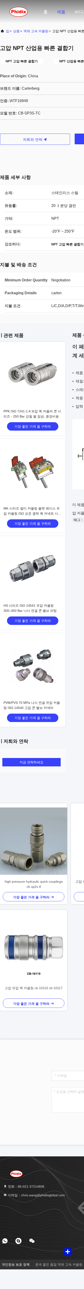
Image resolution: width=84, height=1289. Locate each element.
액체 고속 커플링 (36, 31)
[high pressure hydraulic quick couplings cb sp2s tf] (33, 841)
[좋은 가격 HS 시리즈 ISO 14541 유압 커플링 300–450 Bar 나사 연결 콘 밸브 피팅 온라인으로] (33, 569)
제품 (61, 12)
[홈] (18, 12)
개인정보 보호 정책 (16, 1264)
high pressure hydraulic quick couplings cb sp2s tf (34, 884)
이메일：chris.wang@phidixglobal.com (36, 1195)
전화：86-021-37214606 (25, 1186)
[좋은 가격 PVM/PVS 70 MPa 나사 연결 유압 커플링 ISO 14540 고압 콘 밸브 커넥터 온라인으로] (33, 666)
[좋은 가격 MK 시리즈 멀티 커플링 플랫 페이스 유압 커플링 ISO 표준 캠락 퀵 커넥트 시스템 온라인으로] (33, 472)
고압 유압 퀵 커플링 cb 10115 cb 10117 (34, 988)
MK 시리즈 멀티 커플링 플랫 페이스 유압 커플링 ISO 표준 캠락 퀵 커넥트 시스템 (32, 513)
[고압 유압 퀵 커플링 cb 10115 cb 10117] (33, 947)
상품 (16, 31)
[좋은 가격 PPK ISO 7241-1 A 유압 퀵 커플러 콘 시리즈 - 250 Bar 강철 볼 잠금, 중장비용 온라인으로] (33, 374)
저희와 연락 (33, 140)
